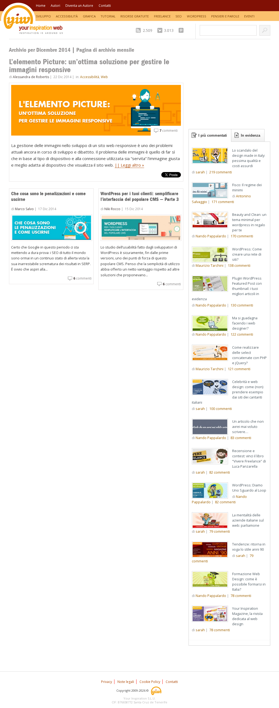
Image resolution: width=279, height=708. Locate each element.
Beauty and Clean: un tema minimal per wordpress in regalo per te (249, 222)
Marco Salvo (24, 209)
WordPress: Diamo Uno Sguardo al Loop (249, 488)
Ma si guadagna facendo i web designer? (244, 323)
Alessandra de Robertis (31, 77)
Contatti (105, 5)
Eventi (249, 16)
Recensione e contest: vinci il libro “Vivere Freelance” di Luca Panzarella (249, 458)
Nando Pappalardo (211, 236)
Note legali (125, 681)
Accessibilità (67, 16)
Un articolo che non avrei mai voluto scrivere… (248, 426)
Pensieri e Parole (225, 16)
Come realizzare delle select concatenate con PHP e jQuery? (249, 355)
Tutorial (108, 16)
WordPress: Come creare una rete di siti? (247, 254)
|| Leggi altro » (129, 165)
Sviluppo (43, 16)
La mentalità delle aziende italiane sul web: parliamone (248, 520)
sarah (200, 172)
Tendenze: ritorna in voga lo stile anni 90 (248, 547)
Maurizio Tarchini (209, 265)
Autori (55, 5)
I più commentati (212, 135)
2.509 (147, 30)
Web (104, 77)
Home (41, 5)
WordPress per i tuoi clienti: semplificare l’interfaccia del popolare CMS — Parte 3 (140, 197)
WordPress (196, 16)
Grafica (89, 16)
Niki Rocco (112, 209)
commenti (168, 130)
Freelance (162, 16)
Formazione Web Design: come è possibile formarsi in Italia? (249, 581)
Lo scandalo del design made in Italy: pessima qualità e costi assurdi (248, 158)
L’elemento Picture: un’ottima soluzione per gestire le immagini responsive (89, 65)
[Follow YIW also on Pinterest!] (182, 30)
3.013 (169, 30)
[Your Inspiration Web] (156, 690)
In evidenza (250, 135)
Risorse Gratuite (134, 16)
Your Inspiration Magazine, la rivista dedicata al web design (247, 616)
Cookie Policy (150, 681)
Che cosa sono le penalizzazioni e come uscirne (48, 197)
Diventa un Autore (79, 5)
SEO (178, 16)
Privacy (106, 681)
